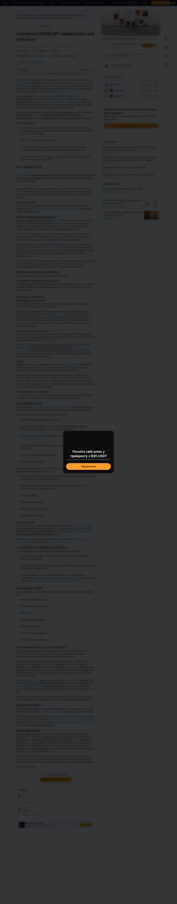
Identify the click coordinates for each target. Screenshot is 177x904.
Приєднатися (88, 466)
